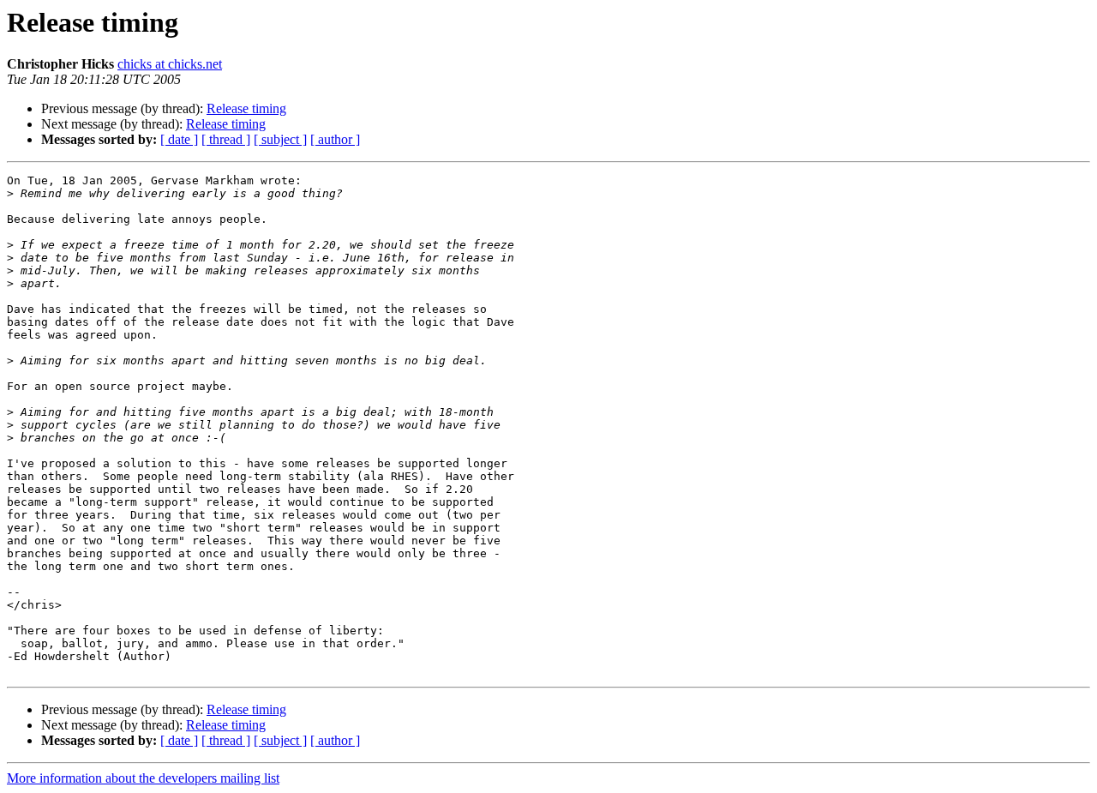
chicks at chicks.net (169, 64)
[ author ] (335, 139)
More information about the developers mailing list (143, 778)
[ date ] (179, 139)
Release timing (246, 108)
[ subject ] (280, 139)
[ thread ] (225, 139)
